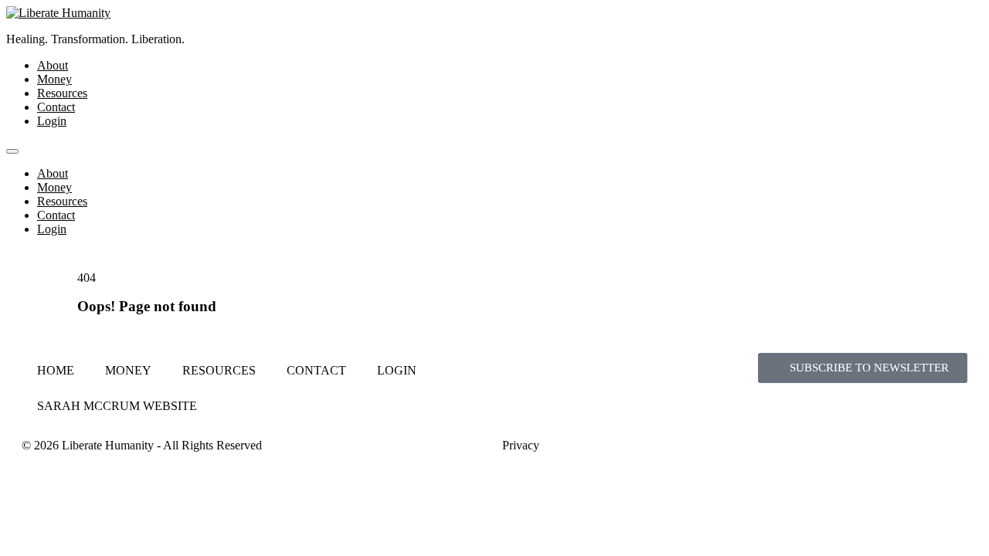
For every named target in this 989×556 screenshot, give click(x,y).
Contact (56, 107)
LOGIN (396, 370)
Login (51, 120)
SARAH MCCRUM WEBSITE (117, 405)
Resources (62, 93)
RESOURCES (219, 370)
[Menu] (12, 151)
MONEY (128, 370)
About (52, 65)
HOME (55, 370)
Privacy (520, 445)
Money (54, 79)
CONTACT (316, 370)
